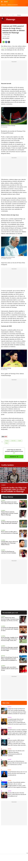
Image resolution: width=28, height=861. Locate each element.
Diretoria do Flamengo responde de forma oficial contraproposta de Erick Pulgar (9, 649)
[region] (14, 857)
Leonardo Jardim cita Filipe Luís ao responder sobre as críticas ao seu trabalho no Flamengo (14, 489)
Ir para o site (6, 1)
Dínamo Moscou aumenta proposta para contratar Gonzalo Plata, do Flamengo (9, 513)
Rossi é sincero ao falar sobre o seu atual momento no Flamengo (9, 532)
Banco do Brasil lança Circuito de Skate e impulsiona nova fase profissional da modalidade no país (9, 659)
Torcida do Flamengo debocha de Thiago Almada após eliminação (9, 522)
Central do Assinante (13, 4)
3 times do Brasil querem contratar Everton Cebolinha (8, 552)
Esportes (7, 15)
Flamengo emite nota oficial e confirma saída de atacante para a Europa (9, 668)
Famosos (9, 706)
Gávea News (13, 440)
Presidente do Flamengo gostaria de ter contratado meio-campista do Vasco (9, 629)
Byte (9, 738)
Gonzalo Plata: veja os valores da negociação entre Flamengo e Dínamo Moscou (9, 543)
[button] (1, 1)
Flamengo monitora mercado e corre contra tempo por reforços (9, 502)
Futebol (13, 15)
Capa (2, 15)
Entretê (9, 759)
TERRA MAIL (3, 4)
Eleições (9, 770)
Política (9, 748)
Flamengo (19, 15)
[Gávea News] (4, 437)
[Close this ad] (27, 853)
